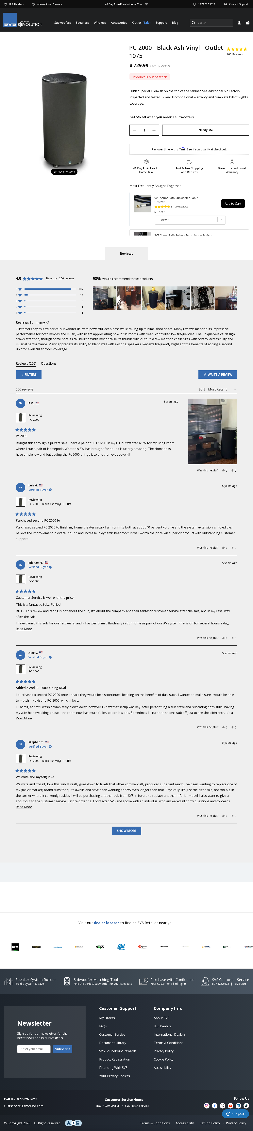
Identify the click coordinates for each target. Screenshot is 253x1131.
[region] (165, 298)
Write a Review (222, 375)
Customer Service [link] (112, 1034)
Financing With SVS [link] (113, 1067)
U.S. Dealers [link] (162, 1026)
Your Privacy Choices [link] (114, 1076)
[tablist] (126, 253)
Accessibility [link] (162, 1067)
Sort (202, 389)
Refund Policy (210, 1123)
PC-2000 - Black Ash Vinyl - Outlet (49, 504)
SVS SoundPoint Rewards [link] (117, 1051)
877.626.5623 (220, 984)
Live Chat (240, 983)
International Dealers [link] (170, 1034)
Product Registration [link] (114, 1059)
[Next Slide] (234, 298)
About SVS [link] (161, 1018)
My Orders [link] (107, 1018)
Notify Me (206, 130)
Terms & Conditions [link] (168, 1043)
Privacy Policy (236, 1123)
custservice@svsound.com (23, 1106)
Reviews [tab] (26, 364)
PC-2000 (33, 419)
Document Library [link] (112, 1043)
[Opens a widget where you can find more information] (235, 1114)
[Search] (193, 23)
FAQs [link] (103, 1026)
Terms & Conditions (155, 1123)
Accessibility (185, 1123)
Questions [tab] (48, 364)
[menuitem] (62, 22)
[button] (248, 23)
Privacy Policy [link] (164, 1051)
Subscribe (62, 1049)
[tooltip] (47, 322)
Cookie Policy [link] (163, 1059)
